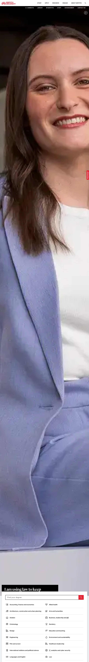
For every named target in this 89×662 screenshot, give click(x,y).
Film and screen (15, 644)
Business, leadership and (59, 618)
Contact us (82, 7)
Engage (65, 3)
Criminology (14, 624)
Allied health (53, 604)
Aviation (12, 618)
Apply (47, 3)
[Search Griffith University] (85, 3)
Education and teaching (57, 631)
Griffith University (9, 3)
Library (40, 7)
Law (50, 657)
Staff (59, 7)
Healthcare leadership (56, 644)
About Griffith (76, 3)
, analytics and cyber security (59, 650)
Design (12, 631)
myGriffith (50, 7)
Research (55, 3)
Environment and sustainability (59, 637)
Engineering (14, 637)
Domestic (30, 7)
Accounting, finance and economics (22, 604)
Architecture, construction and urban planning (25, 611)
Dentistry (52, 624)
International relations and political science (24, 650)
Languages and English (17, 657)
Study (39, 3)
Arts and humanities (56, 611)
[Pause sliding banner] (85, 12)
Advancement (69, 7)
